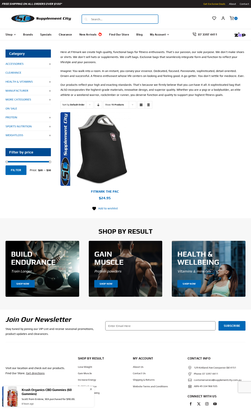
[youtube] (215, 404)
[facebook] (191, 404)
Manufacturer (17, 90)
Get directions (35, 373)
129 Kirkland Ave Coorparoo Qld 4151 (215, 367)
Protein (11, 117)
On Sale (11, 108)
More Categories (18, 99)
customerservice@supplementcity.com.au (217, 379)
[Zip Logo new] (239, 34)
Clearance (13, 72)
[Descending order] (98, 104)
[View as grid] (141, 104)
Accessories (15, 63)
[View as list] (148, 104)
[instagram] (207, 404)
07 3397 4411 (210, 373)
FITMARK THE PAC (105, 191)
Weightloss (14, 135)
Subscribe (232, 325)
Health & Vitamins (19, 81)
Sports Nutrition (19, 126)
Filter (16, 170)
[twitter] (199, 404)
